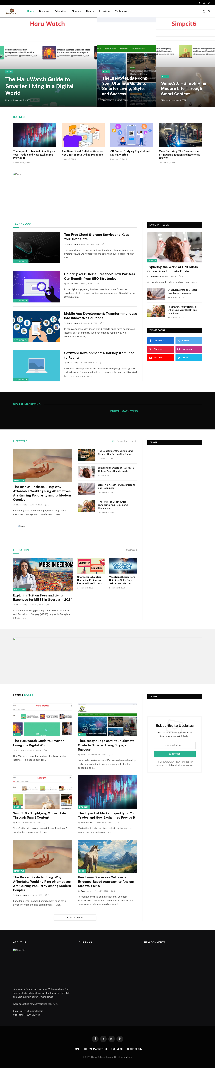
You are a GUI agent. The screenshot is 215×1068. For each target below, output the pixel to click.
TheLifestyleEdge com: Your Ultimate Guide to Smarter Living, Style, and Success (124, 86)
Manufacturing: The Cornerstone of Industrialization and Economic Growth (179, 155)
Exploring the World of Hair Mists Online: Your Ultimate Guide (172, 269)
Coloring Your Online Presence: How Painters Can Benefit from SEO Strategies (99, 276)
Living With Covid (159, 225)
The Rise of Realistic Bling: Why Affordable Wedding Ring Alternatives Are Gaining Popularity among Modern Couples (42, 493)
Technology (122, 11)
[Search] (208, 11)
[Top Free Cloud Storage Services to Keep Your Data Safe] (36, 247)
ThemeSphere (125, 1057)
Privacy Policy (175, 765)
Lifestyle (104, 11)
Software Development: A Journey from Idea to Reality (99, 355)
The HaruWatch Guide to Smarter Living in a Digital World (39, 86)
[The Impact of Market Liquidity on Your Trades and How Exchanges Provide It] (34, 135)
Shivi (7, 100)
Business (44, 11)
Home (30, 11)
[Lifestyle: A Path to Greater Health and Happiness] (156, 294)
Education (60, 11)
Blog (9, 72)
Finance (76, 11)
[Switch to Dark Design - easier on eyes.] (204, 11)
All (113, 441)
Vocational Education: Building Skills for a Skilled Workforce (122, 580)
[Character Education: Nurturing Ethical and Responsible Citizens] (91, 566)
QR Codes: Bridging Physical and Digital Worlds (130, 153)
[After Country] (12, 11)
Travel (154, 442)
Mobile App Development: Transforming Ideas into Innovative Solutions (100, 316)
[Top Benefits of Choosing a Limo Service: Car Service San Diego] (86, 455)
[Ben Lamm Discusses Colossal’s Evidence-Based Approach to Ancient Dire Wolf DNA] (107, 856)
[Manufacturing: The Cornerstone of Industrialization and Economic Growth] (180, 135)
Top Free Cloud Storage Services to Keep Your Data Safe (96, 237)
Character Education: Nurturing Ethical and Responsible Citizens (89, 580)
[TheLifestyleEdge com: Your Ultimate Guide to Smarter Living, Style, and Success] (126, 62)
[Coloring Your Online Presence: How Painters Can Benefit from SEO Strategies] (36, 286)
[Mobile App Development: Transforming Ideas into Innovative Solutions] (36, 326)
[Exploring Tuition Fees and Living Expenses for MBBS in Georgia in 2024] (43, 574)
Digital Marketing (124, 411)
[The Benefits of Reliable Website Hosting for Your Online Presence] (83, 135)
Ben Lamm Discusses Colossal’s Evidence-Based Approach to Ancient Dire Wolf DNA (106, 881)
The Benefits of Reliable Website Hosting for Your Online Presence (82, 153)
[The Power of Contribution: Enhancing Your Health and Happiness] (156, 311)
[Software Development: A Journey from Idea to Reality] (36, 365)
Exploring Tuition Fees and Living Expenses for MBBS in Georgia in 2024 (43, 597)
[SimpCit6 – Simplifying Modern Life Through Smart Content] (185, 62)
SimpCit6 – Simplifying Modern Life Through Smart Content (184, 88)
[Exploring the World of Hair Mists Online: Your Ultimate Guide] (174, 247)
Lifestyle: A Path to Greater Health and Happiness (182, 291)
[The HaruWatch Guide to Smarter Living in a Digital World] (48, 62)
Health (90, 11)
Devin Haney (72, 244)
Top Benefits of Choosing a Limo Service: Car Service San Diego (115, 452)
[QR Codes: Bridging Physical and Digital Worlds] (131, 135)
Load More (73, 917)
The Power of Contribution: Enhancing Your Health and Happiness (182, 310)
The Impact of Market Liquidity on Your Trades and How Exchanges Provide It (34, 155)
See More (130, 550)
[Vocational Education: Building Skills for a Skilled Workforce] (123, 566)
